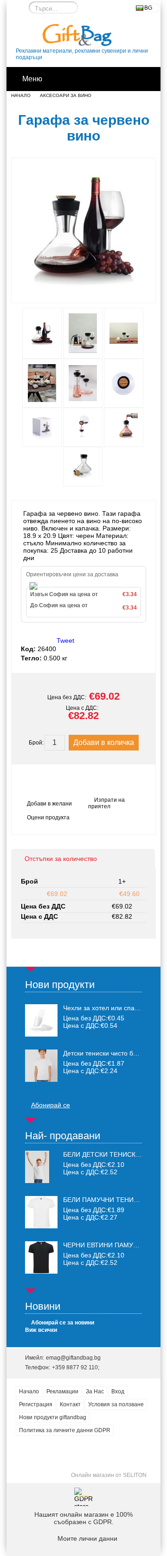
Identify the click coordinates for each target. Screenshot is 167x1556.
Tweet (65, 640)
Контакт (70, 1404)
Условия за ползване (116, 1404)
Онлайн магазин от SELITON (109, 1475)
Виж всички (41, 1330)
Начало (21, 95)
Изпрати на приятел (106, 803)
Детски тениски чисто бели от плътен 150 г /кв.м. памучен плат (102, 1053)
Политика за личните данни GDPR (64, 1430)
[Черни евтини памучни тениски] (41, 1271)
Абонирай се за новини (62, 1322)
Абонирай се (50, 1105)
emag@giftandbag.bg (73, 1358)
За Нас (95, 1391)
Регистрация (35, 1404)
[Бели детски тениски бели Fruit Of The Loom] (37, 1180)
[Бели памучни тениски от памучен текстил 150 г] (41, 1226)
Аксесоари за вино (65, 95)
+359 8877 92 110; (75, 1367)
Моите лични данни (87, 1538)
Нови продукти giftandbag (52, 1417)
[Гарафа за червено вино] (83, 294)
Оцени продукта (48, 817)
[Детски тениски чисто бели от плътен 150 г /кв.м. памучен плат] (41, 1066)
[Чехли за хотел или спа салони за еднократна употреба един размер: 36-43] (41, 1020)
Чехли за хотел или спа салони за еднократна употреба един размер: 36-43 (102, 1008)
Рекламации (62, 1391)
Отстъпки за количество (61, 858)
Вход (117, 1391)
